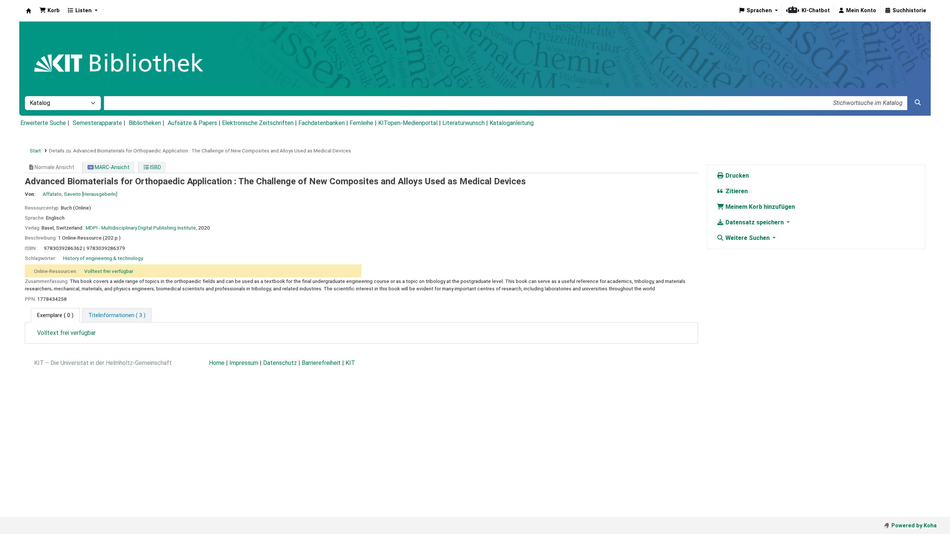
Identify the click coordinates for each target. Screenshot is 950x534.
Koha (28, 10)
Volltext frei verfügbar (108, 271)
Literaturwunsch (463, 122)
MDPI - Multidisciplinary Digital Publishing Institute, (141, 228)
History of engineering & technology (103, 258)
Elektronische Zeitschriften (258, 122)
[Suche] (917, 102)
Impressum (243, 362)
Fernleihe (361, 122)
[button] (49, 11)
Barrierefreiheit (321, 362)
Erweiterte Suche (43, 122)
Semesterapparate (97, 122)
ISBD (155, 167)
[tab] (117, 315)
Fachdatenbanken (321, 122)
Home (217, 362)
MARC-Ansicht (112, 167)
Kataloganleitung (511, 122)
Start (35, 151)
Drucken (736, 175)
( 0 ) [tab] (55, 315)
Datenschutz (280, 362)
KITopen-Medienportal (408, 122)
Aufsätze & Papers (192, 122)
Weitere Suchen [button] (747, 237)
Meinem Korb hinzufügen (759, 206)
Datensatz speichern (754, 222)
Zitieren (736, 191)
